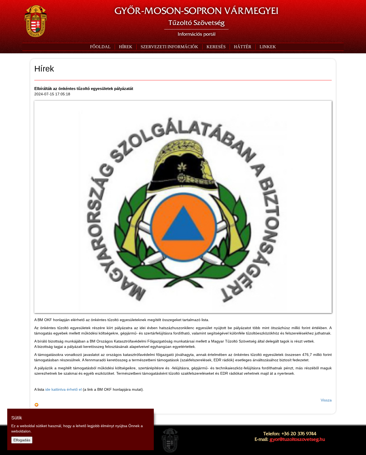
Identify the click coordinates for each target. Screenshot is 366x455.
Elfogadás (21, 440)
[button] (169, 47)
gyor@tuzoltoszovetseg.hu (297, 439)
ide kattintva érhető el (63, 389)
